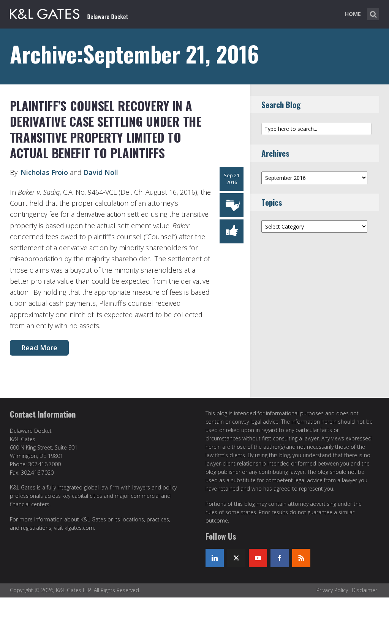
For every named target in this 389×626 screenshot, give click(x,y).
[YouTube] (258, 558)
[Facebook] (279, 558)
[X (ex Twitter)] (236, 558)
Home (353, 13)
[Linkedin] (215, 558)
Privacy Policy (332, 590)
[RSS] (301, 558)
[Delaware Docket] (69, 12)
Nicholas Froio (44, 172)
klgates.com (79, 527)
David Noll (101, 172)
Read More (39, 347)
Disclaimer (364, 590)
